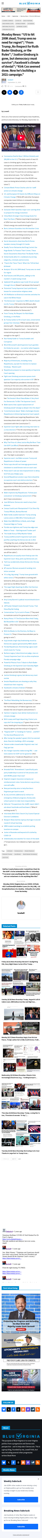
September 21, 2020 (14, 82)
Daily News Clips (8, 23)
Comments (18, 86)
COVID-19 (18, 20)
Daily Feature (27, 20)
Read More (11, 1455)
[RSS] (38, 1409)
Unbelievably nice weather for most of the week (21, 839)
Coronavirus (19, 851)
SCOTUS (5, 857)
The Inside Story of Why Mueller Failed (18, 533)
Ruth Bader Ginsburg (30, 854)
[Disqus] (21, 1195)
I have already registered (21, 1535)
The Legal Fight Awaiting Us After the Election (21, 587)
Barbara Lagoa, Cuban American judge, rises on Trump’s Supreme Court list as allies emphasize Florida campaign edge (21, 656)
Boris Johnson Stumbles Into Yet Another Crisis (21, 228)
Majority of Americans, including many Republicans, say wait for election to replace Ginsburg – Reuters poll (20, 363)
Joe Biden (31, 23)
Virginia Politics (8, 29)
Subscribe (21, 1500)
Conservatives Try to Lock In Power (17, 612)
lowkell (10, 80)
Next (13, 1159)
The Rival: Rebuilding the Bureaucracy (18, 700)
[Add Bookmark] (38, 92)
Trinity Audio (23, 104)
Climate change (8, 20)
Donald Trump (20, 23)
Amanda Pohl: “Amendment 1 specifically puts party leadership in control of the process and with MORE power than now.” (21, 772)
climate (9, 851)
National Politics (8, 26)
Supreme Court (22, 26)
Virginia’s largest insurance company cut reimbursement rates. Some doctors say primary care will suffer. (21, 782)
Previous (6, 1159)
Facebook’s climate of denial (14, 688)
